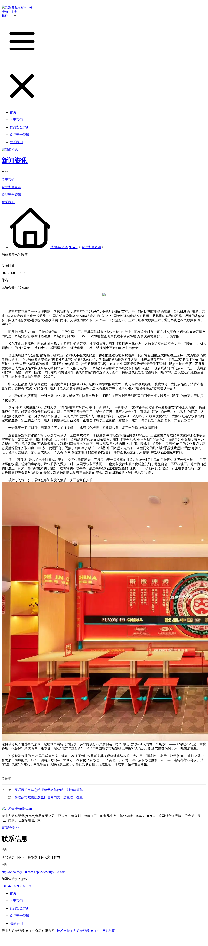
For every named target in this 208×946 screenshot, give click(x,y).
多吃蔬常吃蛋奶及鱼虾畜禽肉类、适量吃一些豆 (49, 797)
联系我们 (8, 202)
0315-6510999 (11, 886)
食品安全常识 (11, 187)
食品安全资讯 (11, 194)
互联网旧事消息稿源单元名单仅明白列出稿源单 (49, 790)
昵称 (5, 15)
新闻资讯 (15, 160)
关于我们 (8, 179)
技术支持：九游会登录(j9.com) (78, 930)
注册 (13, 11)
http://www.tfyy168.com (17, 872)
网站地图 (108, 930)
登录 (5, 11)
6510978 (28, 886)
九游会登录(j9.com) (64, 247)
